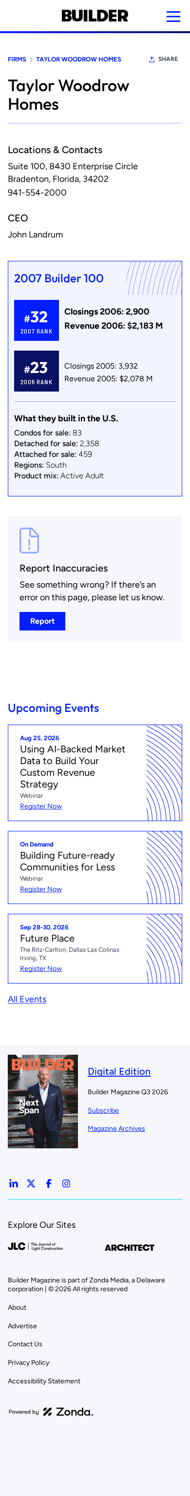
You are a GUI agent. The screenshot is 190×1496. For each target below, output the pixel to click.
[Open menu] (173, 16)
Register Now (41, 806)
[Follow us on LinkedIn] (13, 1183)
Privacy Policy (28, 1362)
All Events (27, 999)
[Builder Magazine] (95, 15)
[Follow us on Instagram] (66, 1183)
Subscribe (103, 1110)
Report (42, 621)
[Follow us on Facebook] (49, 1183)
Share (168, 59)
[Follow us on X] (31, 1183)
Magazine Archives (116, 1128)
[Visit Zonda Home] (51, 1411)
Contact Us (25, 1344)
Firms (17, 59)
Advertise (22, 1326)
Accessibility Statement (44, 1381)
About (17, 1307)
